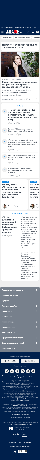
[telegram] (7, 371)
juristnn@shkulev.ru (22, 399)
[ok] (17, 371)
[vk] (12, 371)
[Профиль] (37, 32)
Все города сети (8, 348)
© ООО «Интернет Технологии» (20, 446)
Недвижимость (7, 27)
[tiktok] (33, 371)
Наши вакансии (8, 327)
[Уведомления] (32, 32)
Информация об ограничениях (20, 414)
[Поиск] (27, 32)
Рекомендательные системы (20, 420)
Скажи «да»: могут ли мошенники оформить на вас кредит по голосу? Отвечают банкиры (19, 84)
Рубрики (5, 301)
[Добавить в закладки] (36, 99)
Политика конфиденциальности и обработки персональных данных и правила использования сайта (20, 423)
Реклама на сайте (9, 306)
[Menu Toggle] (2, 32)
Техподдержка (8, 332)
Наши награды (8, 322)
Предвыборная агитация (12, 338)
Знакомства (19, 27)
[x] (28, 371)
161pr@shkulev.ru (31, 411)
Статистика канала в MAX (13, 343)
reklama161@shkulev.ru (20, 405)
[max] (23, 371)
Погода (28, 27)
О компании (7, 317)
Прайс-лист (7, 311)
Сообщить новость (10, 295)
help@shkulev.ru (24, 400)
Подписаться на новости (12, 290)
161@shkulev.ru (29, 396)
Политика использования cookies (20, 417)
